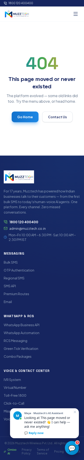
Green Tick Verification (21, 348)
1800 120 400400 (20, 3)
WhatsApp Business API (21, 325)
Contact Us (57, 117)
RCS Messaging (15, 341)
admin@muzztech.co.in (27, 228)
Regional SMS (14, 278)
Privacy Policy (27, 451)
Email (8, 302)
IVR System (12, 379)
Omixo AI (12, 451)
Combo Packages (18, 356)
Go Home (25, 117)
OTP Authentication (19, 270)
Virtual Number (15, 387)
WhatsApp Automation (21, 333)
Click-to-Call (14, 403)
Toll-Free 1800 (15, 395)
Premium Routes (16, 294)
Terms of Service (43, 451)
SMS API (10, 286)
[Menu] (75, 14)
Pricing (59, 451)
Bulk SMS (11, 262)
